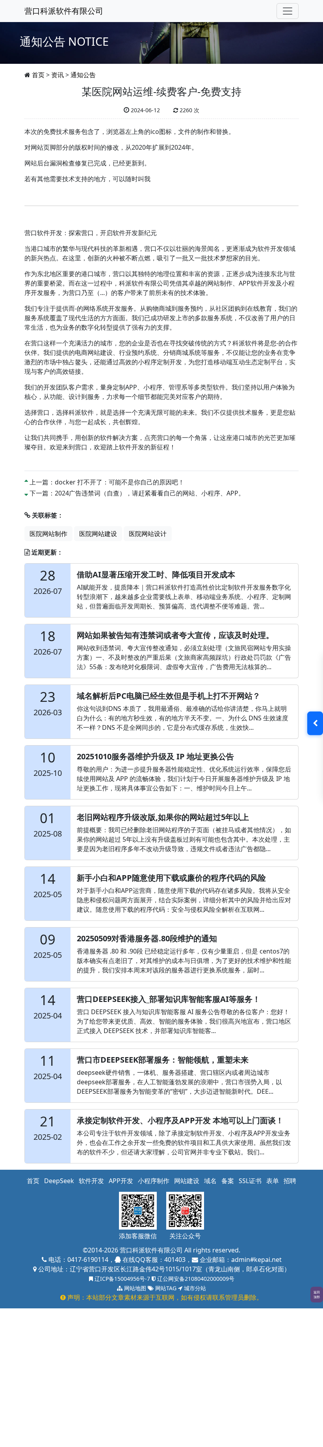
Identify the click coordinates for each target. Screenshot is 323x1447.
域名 (210, 1180)
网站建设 (186, 1180)
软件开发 (91, 1180)
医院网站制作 (48, 533)
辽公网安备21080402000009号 (195, 1278)
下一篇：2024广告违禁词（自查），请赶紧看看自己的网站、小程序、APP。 (137, 493)
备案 (227, 1180)
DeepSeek (59, 1180)
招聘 (290, 1180)
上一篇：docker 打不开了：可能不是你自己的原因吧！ (107, 482)
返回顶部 (317, 1294)
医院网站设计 (148, 533)
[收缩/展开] (315, 723)
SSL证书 (250, 1180)
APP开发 (121, 1180)
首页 (38, 74)
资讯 (57, 74)
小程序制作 (153, 1180)
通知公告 (83, 74)
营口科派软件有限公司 (63, 11)
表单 (272, 1180)
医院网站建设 (98, 533)
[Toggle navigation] (288, 11)
